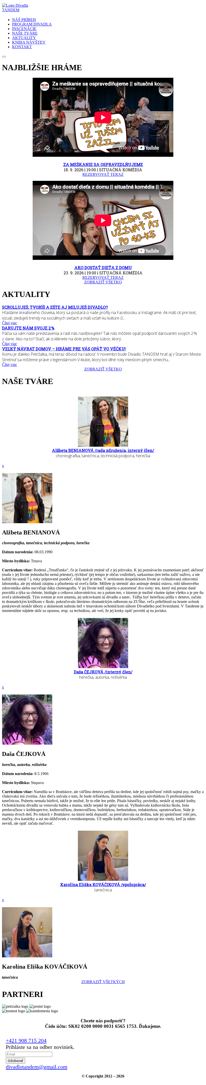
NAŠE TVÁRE (25, 33)
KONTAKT (22, 47)
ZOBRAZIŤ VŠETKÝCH (103, 982)
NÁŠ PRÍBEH (24, 20)
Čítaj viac (9, 323)
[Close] (4, 56)
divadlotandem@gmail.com (36, 1067)
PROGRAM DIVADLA (32, 24)
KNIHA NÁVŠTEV (28, 42)
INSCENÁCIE (24, 29)
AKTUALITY (24, 38)
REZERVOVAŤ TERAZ (103, 174)
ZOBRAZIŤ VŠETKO (103, 282)
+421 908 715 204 (26, 1040)
